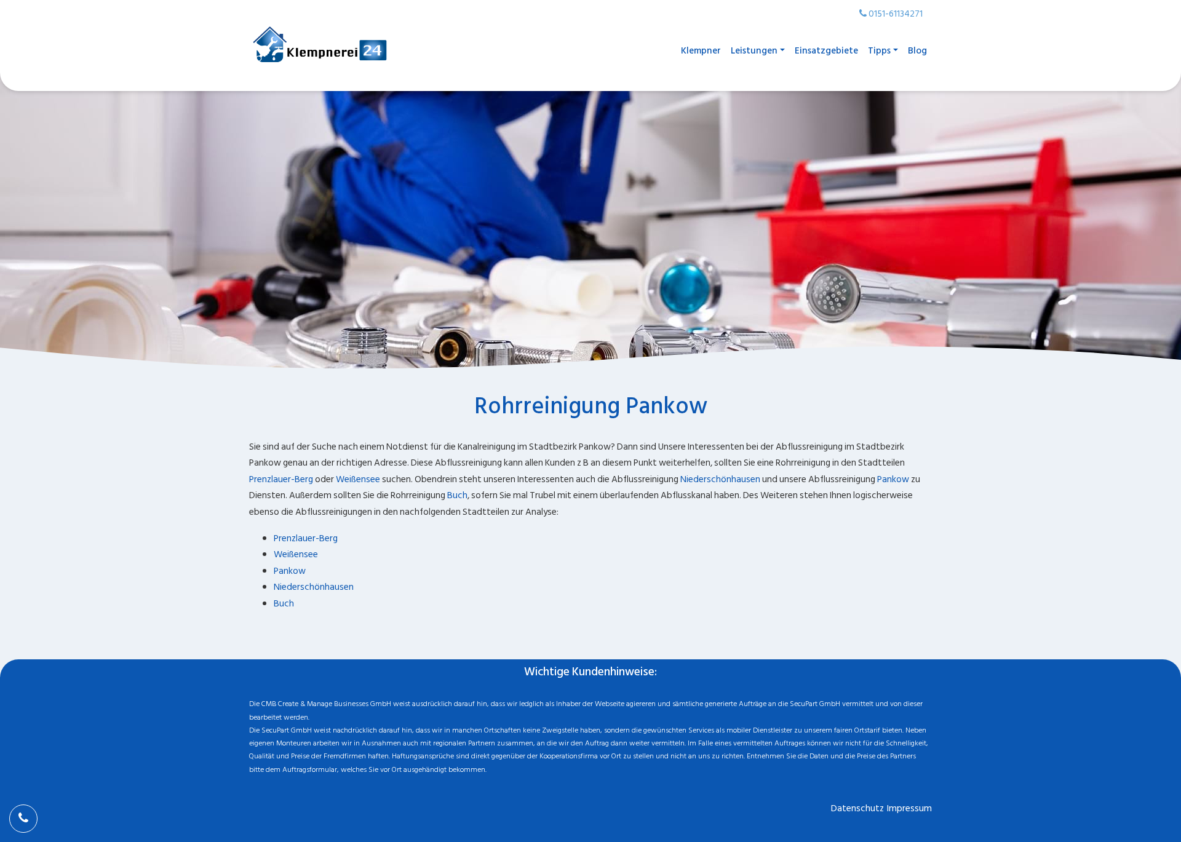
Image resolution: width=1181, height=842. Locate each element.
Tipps (879, 50)
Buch (457, 495)
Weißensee (358, 479)
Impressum (909, 808)
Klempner (701, 50)
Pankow (893, 479)
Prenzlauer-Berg (281, 479)
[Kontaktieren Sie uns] (23, 818)
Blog (917, 50)
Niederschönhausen (720, 479)
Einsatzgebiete (826, 50)
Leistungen (754, 50)
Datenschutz (857, 808)
